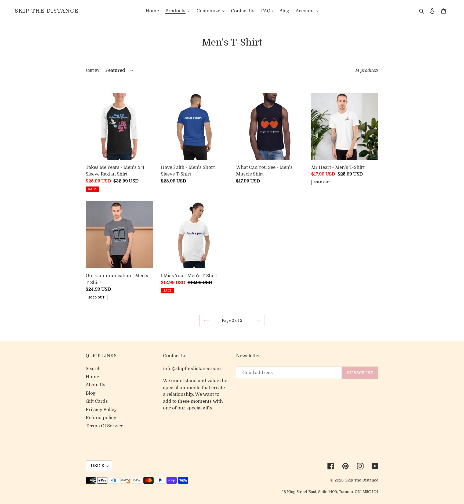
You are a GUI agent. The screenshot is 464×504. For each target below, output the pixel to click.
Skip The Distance (47, 11)
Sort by (92, 71)
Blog (91, 393)
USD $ (97, 465)
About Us (96, 384)
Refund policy (101, 417)
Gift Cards (97, 401)
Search (93, 368)
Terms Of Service (104, 425)
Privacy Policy (101, 409)
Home (92, 376)
